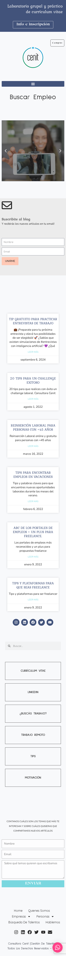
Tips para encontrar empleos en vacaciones (33, 474)
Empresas (19, 916)
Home (18, 911)
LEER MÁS (33, 352)
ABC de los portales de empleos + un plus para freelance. (33, 532)
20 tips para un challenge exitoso (33, 380)
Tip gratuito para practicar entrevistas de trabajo (33, 321)
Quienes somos (39, 911)
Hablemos (53, 922)
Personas (42, 916)
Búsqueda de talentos (24, 922)
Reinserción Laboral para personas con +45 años (33, 427)
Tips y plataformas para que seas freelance (33, 585)
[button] (33, 84)
